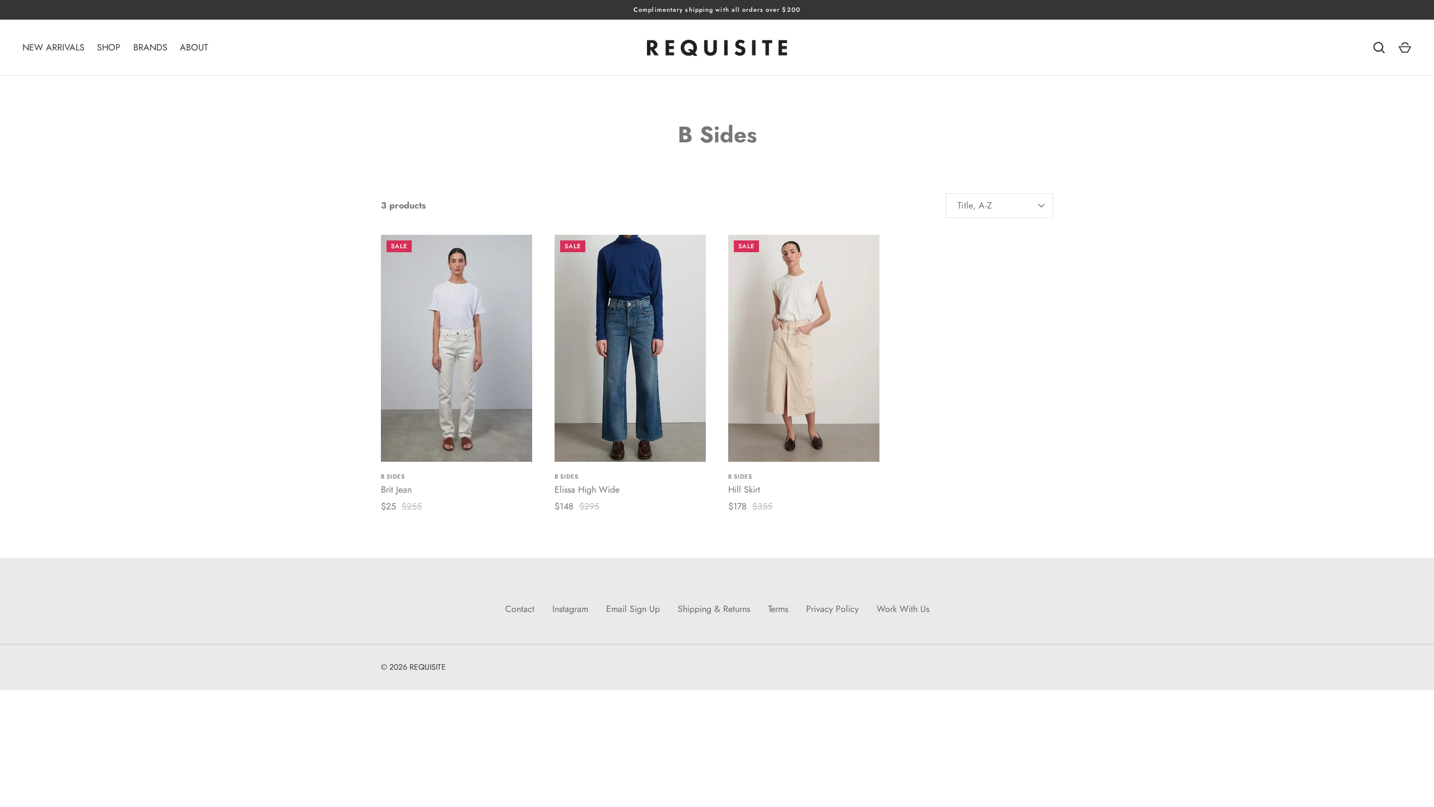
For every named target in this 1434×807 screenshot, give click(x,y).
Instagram (570, 608)
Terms (778, 608)
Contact (519, 608)
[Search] (1379, 47)
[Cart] (1405, 47)
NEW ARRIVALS (53, 47)
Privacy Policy (832, 608)
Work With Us (903, 608)
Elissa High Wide (587, 489)
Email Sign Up (633, 608)
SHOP (108, 47)
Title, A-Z (974, 205)
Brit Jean (396, 489)
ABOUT (194, 47)
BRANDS (150, 47)
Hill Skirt (744, 489)
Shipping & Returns (714, 608)
